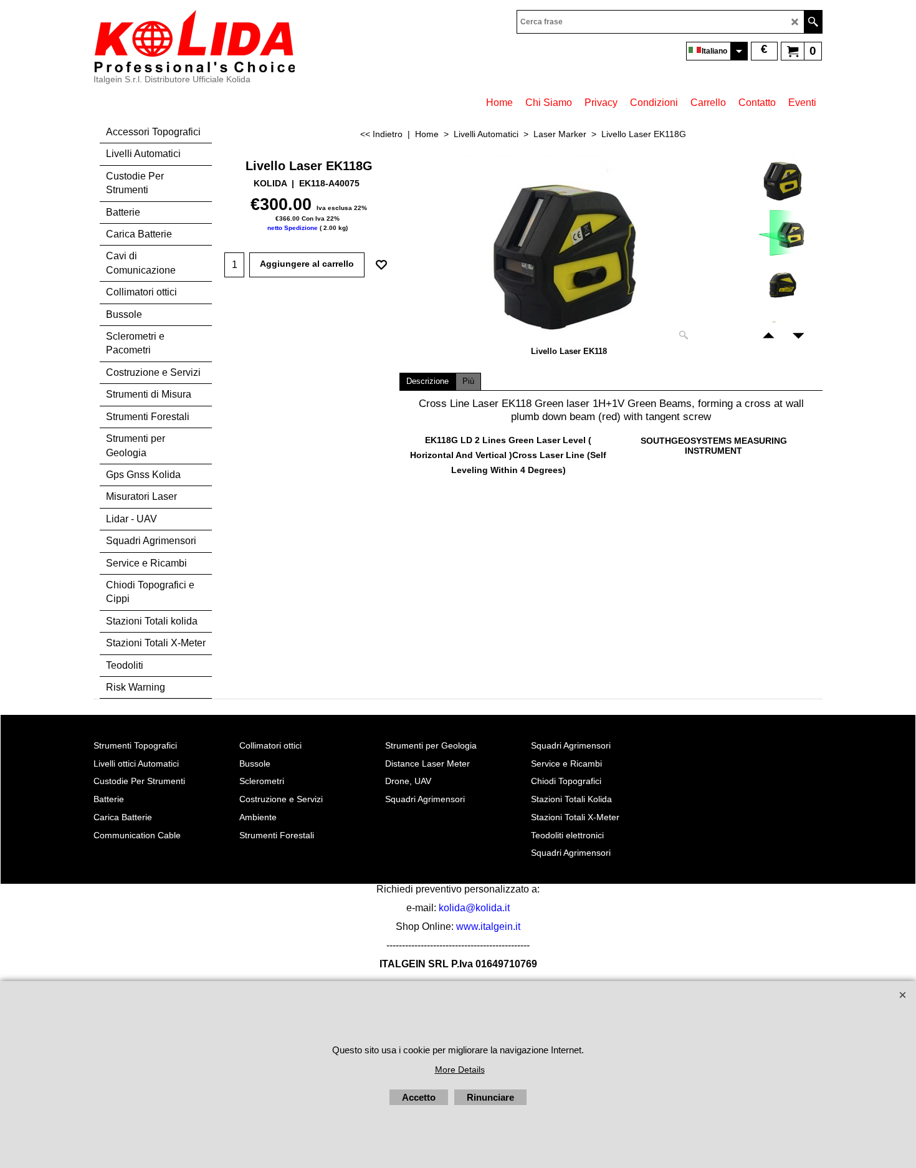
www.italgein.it (488, 926)
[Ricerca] (813, 22)
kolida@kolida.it (474, 907)
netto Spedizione (292, 227)
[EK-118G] (782, 232)
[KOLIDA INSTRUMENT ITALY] (194, 41)
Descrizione (427, 381)
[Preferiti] (381, 265)
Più (468, 381)
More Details (460, 1070)
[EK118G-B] (782, 285)
